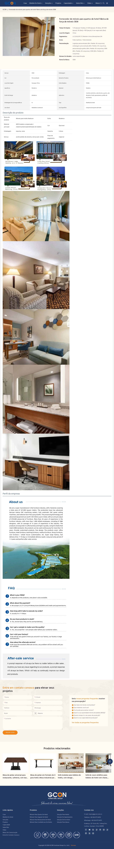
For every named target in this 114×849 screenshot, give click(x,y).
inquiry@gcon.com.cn (95, 814)
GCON (5, 9)
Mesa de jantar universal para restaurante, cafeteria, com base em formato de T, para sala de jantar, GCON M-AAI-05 (15, 776)
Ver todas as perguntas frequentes (85, 722)
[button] (101, 3)
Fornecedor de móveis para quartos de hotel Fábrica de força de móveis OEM (32, 9)
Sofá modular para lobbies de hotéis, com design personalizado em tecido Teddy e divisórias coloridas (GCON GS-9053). (70, 776)
